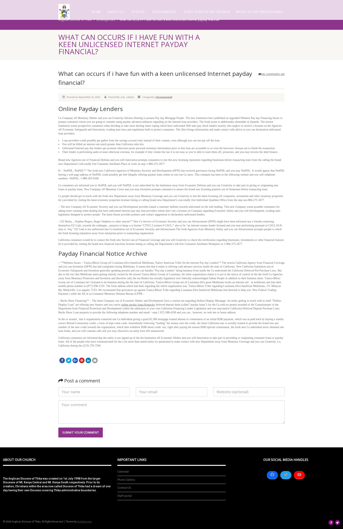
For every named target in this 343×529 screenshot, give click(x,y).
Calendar (123, 471)
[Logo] (64, 12)
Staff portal (124, 495)
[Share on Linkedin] (88, 360)
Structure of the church (207, 12)
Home (96, 12)
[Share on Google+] (75, 360)
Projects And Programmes (259, 12)
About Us (115, 12)
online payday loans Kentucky (138, 304)
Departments (164, 12)
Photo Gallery (126, 479)
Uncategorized (163, 97)
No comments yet (273, 74)
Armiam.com (84, 521)
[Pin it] (82, 360)
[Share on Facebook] (62, 360)
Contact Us (124, 487)
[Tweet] (68, 360)
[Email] (95, 360)
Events (138, 12)
